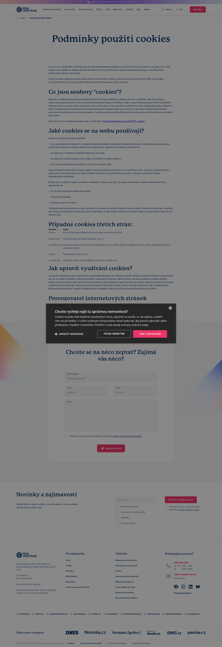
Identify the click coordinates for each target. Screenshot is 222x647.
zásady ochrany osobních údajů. (131, 324)
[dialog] (111, 323)
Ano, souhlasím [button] (150, 333)
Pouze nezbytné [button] (114, 333)
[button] (69, 334)
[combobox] (170, 308)
